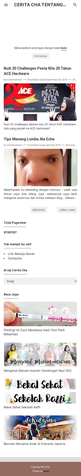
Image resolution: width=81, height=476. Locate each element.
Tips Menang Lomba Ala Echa (29, 139)
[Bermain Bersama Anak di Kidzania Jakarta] (40, 439)
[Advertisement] (40, 25)
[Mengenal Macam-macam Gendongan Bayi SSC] (40, 366)
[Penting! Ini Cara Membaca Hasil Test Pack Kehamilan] (40, 325)
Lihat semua (40, 56)
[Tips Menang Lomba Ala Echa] (40, 185)
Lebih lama (67, 209)
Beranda (39, 209)
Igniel (46, 471)
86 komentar (72, 145)
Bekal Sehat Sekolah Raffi (22, 407)
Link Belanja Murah (21, 254)
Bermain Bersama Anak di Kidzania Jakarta (34, 444)
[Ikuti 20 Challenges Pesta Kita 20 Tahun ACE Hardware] (40, 119)
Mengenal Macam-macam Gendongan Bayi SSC (38, 370)
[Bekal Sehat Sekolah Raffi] (40, 402)
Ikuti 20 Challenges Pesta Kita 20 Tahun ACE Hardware (37, 71)
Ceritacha (15, 258)
